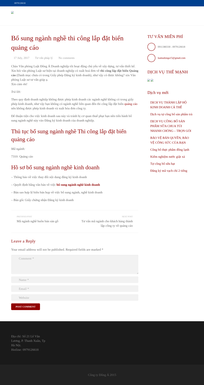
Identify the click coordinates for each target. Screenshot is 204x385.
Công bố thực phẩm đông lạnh (169, 149)
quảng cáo (130, 104)
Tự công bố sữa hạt (162, 163)
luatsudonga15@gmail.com (171, 58)
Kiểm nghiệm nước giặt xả (167, 156)
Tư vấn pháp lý (44, 57)
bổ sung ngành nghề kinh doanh (78, 184)
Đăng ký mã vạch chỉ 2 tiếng (168, 170)
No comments (66, 57)
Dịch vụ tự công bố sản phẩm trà (171, 114)
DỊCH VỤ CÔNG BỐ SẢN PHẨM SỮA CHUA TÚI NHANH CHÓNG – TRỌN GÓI (170, 125)
